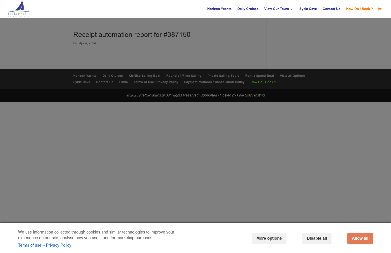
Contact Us (331, 9)
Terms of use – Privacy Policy (44, 245)
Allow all (360, 238)
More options (269, 238)
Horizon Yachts (219, 9)
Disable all (317, 238)
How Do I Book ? (359, 9)
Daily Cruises (247, 9)
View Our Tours (276, 9)
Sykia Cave (308, 9)
